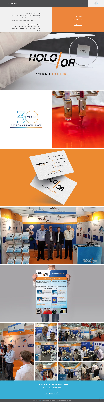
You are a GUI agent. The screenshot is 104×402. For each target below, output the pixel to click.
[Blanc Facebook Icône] (6, 3)
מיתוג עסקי (54, 400)
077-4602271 (13, 3)
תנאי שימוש (41, 400)
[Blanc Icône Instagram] (8, 3)
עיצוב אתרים (45, 400)
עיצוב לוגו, (50, 400)
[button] (54, 3)
